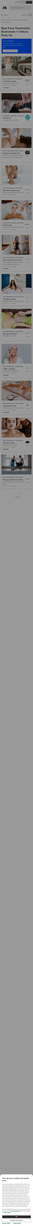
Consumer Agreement (15, 1211)
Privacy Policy (7, 1212)
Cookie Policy (17, 1223)
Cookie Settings (16, 1220)
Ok (16, 1216)
